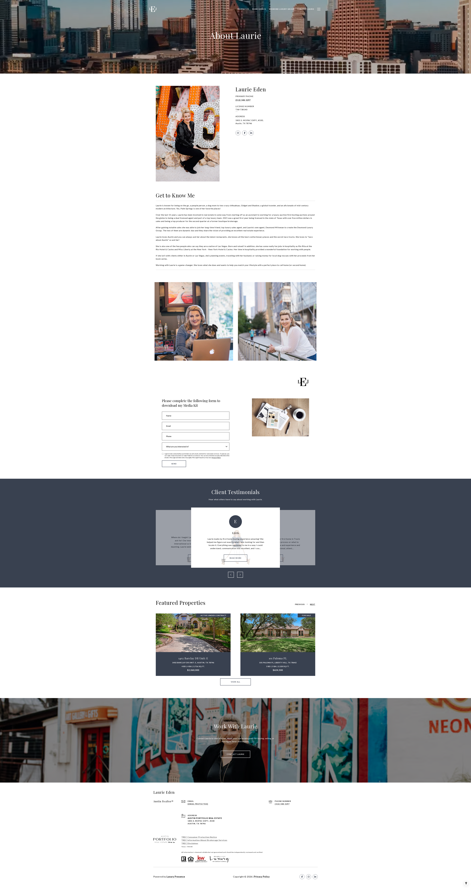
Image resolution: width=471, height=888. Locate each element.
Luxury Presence (176, 876)
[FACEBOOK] (244, 132)
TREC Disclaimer (189, 843)
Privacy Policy (216, 457)
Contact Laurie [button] (235, 754)
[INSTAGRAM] (238, 132)
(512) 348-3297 (243, 100)
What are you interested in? (177, 446)
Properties (243, 9)
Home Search (259, 9)
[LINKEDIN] (251, 132)
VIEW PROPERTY (193, 645)
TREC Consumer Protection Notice (199, 837)
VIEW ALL (235, 682)
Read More (236, 558)
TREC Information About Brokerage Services (204, 840)
